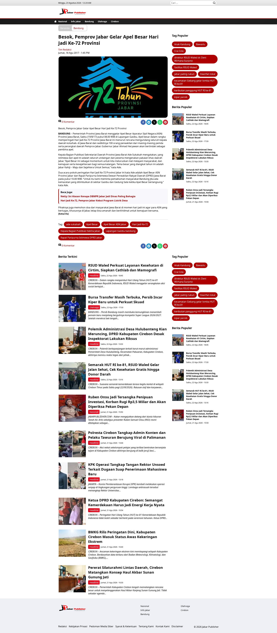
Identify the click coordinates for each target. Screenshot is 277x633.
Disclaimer (177, 626)
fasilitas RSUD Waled (185, 67)
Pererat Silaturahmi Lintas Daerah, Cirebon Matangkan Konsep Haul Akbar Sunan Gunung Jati (125, 572)
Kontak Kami (163, 626)
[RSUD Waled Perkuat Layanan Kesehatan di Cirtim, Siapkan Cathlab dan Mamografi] (178, 119)
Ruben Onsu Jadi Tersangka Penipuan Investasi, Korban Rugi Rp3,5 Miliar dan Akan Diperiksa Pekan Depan (202, 194)
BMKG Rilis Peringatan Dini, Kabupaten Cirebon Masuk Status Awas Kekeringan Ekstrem (122, 537)
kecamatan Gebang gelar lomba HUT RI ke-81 (194, 82)
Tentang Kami (146, 626)
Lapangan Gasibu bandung (120, 231)
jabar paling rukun (184, 74)
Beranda (65, 28)
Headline (94, 275)
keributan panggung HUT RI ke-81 (193, 90)
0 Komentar (68, 121)
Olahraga (102, 21)
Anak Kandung (182, 44)
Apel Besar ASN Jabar (115, 224)
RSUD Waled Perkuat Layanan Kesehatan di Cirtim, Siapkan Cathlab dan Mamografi (200, 117)
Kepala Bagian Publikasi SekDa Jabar (80, 231)
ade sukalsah (73, 224)
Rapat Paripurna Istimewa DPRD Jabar (81, 237)
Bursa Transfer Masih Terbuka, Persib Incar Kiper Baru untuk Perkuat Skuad (201, 135)
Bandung (89, 21)
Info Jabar (76, 21)
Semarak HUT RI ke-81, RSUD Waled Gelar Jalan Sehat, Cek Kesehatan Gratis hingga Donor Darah (201, 173)
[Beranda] (55, 21)
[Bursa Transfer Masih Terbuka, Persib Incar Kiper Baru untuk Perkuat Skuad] (178, 136)
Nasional (62, 21)
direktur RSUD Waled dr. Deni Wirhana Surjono (190, 59)
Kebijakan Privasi (78, 626)
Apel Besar (92, 224)
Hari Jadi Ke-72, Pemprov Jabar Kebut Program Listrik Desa (94, 200)
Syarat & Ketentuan (126, 626)
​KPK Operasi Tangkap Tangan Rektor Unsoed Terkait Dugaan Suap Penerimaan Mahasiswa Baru (127, 469)
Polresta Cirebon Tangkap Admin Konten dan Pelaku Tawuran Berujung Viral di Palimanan (127, 435)
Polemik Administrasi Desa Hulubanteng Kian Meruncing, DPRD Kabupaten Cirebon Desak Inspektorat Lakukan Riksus (202, 153)
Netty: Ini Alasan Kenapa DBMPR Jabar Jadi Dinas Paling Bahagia (98, 196)
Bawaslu (200, 44)
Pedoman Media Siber (101, 626)
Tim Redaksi (64, 49)
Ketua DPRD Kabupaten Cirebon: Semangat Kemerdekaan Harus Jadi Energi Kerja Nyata (126, 502)
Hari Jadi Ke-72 (140, 224)
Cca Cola (179, 51)
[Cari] (214, 3)
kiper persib (180, 97)
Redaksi (62, 626)
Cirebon (115, 21)
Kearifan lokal (207, 74)
